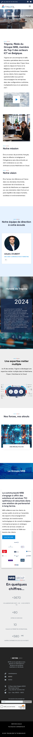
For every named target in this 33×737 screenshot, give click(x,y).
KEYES (10, 680)
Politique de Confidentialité (16, 726)
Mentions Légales (16, 724)
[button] (30, 249)
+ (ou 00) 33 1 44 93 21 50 (16, 690)
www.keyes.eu (12, 673)
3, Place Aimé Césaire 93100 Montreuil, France (17, 687)
